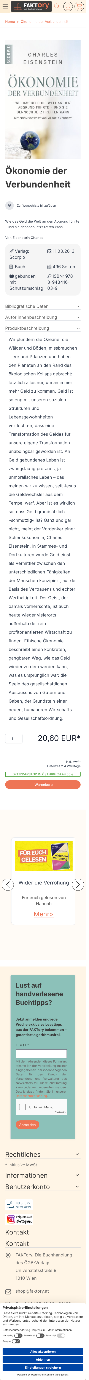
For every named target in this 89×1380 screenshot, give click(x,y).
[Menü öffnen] (5, 6)
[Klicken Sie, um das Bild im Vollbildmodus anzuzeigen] (43, 99)
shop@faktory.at (32, 1291)
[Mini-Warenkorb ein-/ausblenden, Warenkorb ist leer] (79, 6)
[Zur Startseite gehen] (31, 6)
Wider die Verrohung (44, 883)
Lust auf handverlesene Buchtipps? (39, 993)
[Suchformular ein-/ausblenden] (57, 6)
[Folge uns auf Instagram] (43, 1219)
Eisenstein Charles (28, 237)
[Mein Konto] (68, 6)
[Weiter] (78, 885)
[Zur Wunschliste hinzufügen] (9, 205)
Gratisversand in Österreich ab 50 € (43, 774)
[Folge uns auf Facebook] (43, 1204)
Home (10, 21)
